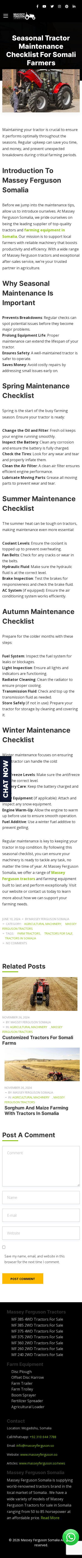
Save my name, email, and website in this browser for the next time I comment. (35, 1259)
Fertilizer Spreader (27, 1400)
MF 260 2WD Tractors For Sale (37, 1348)
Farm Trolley (22, 1389)
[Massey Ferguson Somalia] (24, 16)
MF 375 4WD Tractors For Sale (37, 1331)
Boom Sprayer (23, 1395)
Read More (50, 1517)
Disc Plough (21, 1371)
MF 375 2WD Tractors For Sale (37, 1336)
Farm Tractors (29, 933)
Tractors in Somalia (20, 938)
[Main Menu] (5, 16)
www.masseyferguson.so (38, 1454)
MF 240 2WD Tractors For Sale (37, 1354)
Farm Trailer (22, 1383)
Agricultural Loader (27, 1406)
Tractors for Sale (58, 933)
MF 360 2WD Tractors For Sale (37, 1342)
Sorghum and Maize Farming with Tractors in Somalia (36, 1110)
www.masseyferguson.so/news (42, 1463)
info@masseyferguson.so (35, 1445)
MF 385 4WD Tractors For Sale (37, 1319)
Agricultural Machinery (42, 924)
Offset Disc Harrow (27, 1377)
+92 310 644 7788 (43, 1437)
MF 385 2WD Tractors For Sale (37, 1325)
